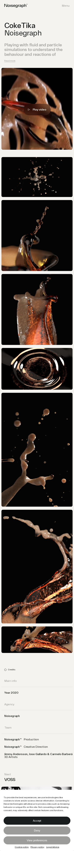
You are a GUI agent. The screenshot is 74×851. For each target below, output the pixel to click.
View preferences (37, 840)
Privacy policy (37, 847)
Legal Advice (52, 847)
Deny (37, 830)
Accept (37, 820)
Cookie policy (22, 847)
